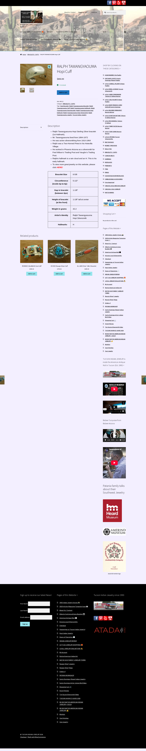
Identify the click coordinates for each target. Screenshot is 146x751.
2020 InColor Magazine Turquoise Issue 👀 (73, 606)
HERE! (60, 167)
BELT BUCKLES (109, 142)
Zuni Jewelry (109, 351)
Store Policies (109, 324)
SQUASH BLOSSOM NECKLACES (114, 176)
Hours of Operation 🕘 (112, 271)
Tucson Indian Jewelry (79, 115)
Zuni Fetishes (109, 348)
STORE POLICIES (26, 47)
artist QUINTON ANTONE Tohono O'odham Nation (115, 116)
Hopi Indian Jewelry (111, 267)
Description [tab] (24, 127)
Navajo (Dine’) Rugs (111, 300)
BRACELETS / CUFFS (33, 54)
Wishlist (107, 344)
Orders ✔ (108, 303)
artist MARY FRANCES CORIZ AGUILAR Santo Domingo (113, 106)
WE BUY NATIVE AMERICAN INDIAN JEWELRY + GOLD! (115, 335)
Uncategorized (109, 182)
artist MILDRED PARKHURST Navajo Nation (113, 111)
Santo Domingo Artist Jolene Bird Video (73, 683)
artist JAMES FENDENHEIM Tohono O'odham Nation (113, 95)
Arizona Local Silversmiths (113, 256)
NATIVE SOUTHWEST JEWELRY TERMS (72, 660)
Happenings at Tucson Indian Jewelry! (72, 629)
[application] (114, 435)
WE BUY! (50, 32)
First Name (24, 604)
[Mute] (121, 440)
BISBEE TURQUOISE (111, 145)
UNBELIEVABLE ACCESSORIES (114, 179)
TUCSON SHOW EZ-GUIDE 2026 (66, 32)
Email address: (25, 617)
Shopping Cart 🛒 (83, 12)
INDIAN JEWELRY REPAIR (28, 39)
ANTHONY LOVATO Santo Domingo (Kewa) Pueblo (113, 79)
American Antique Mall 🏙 (113, 252)
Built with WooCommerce (37, 737)
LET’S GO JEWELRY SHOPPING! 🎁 (32, 32)
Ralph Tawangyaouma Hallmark (80, 108)
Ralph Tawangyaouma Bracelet (79, 106)
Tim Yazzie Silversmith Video (114, 327)
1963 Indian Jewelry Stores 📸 (114, 235)
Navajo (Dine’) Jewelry (112, 296)
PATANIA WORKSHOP (111, 306)
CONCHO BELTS (109, 156)
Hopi (74, 131)
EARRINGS (108, 159)
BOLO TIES (108, 149)
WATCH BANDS (109, 192)
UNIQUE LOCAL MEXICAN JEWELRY (115, 186)
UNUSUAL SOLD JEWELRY (112, 189)
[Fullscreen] (124, 440)
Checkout (94, 12)
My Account (108, 284)
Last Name (24, 610)
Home (24, 54)
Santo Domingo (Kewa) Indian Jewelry (72, 679)
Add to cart (63, 92)
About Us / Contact (69, 12)
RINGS (107, 172)
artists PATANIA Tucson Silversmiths (112, 138)
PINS (106, 169)
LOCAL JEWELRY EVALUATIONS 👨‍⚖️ (76, 39)
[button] (49, 66)
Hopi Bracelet (64, 106)
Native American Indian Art (113, 288)
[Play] (105, 440)
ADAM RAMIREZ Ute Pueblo (113, 75)
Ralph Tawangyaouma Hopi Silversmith (75, 113)
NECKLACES (108, 162)
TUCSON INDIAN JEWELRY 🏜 (51, 39)
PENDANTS (108, 166)
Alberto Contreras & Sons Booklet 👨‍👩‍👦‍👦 (72, 614)
